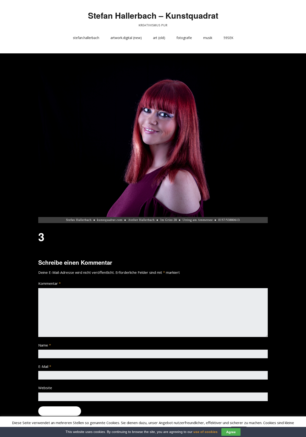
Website (45, 387)
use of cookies (205, 432)
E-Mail (44, 366)
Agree (231, 432)
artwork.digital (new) (126, 37)
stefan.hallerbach (86, 37)
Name (44, 345)
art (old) (159, 37)
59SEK (228, 37)
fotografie (184, 37)
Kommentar (49, 283)
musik (207, 37)
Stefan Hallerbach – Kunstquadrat (153, 15)
